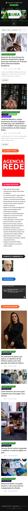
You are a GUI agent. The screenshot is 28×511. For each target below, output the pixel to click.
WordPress (22, 506)
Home (4, 30)
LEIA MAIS (5, 80)
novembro (14, 30)
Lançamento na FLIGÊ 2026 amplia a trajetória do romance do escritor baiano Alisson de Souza (13, 215)
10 (19, 30)
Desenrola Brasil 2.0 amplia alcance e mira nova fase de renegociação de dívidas (12, 485)
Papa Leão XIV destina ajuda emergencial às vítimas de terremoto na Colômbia (13, 191)
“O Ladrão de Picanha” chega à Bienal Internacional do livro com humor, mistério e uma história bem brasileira (14, 197)
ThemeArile (18, 508)
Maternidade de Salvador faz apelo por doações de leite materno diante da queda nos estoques (14, 203)
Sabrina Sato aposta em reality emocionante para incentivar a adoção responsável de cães (14, 238)
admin (5, 68)
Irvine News (10, 508)
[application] (14, 292)
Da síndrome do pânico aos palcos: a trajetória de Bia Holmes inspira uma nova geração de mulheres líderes (13, 232)
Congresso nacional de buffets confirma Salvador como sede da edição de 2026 (12, 244)
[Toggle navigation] (14, 23)
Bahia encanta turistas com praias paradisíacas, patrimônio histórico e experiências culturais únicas (13, 226)
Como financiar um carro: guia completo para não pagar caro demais (13, 393)
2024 (8, 30)
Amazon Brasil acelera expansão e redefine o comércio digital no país (14, 450)
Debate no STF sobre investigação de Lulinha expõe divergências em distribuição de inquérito (13, 209)
